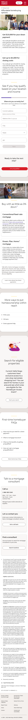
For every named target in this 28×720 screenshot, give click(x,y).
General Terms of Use (19, 701)
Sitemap (16, 705)
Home (2, 707)
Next (14, 146)
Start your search (14, 400)
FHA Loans (6, 315)
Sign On (19, 3)
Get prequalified (14, 169)
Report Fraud (4, 705)
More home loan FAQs (14, 459)
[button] (14, 315)
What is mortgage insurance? (12, 438)
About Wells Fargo (18, 707)
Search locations (14, 548)
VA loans (6, 319)
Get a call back (14, 524)
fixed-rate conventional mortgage (12, 223)
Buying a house (6, 7)
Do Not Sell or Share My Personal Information (18, 697)
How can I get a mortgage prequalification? (11, 449)
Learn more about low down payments (13, 281)
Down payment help (9, 323)
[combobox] (14, 112)
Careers (3, 710)
